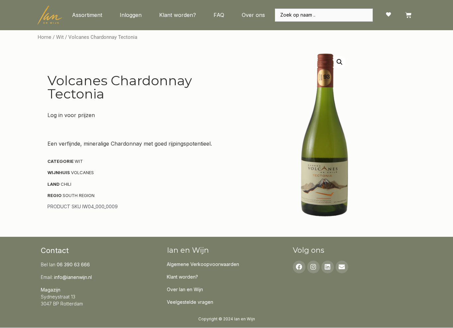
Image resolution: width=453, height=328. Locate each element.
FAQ (219, 15)
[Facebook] (299, 267)
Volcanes (82, 172)
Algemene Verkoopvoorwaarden (203, 264)
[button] (340, 62)
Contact (55, 250)
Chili (66, 184)
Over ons (253, 15)
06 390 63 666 (73, 264)
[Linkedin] (327, 267)
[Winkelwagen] (408, 15)
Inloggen (131, 15)
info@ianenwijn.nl (73, 277)
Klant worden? (177, 15)
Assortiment (87, 15)
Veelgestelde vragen (190, 302)
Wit (60, 37)
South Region (79, 195)
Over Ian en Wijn (185, 289)
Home (44, 37)
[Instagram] (313, 267)
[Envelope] (342, 267)
